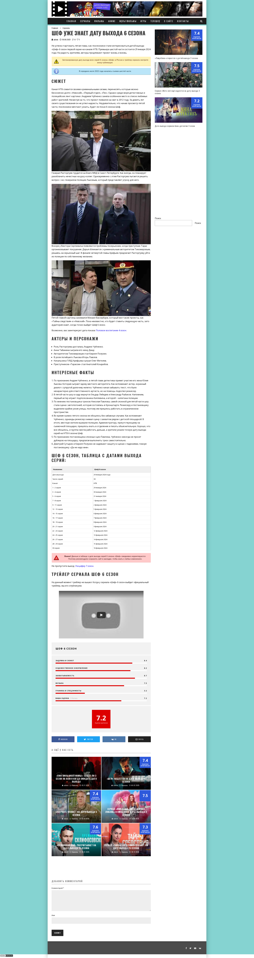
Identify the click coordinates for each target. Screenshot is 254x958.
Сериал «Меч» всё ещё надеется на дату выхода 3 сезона (177, 92)
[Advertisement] (101, 871)
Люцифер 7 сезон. (84, 566)
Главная (71, 21)
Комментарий (58, 888)
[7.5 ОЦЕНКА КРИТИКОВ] (178, 86)
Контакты (183, 21)
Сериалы (85, 21)
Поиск (158, 218)
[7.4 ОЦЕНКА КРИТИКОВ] (178, 54)
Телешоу (155, 21)
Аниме (111, 21)
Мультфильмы (128, 21)
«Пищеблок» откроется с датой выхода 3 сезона (176, 58)
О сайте (168, 21)
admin (55, 39)
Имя (53, 915)
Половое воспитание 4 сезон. (111, 330)
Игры (143, 21)
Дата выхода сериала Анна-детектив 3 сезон (175, 125)
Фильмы (99, 21)
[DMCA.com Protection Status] (6, 956)
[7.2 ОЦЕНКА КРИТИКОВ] (178, 121)
